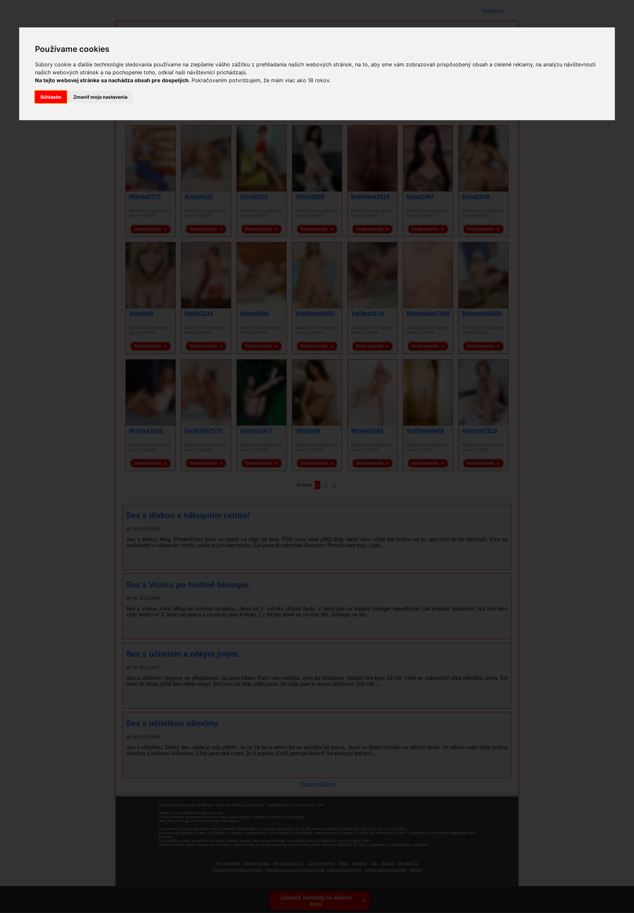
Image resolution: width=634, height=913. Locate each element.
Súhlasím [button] (50, 97)
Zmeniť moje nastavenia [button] (100, 97)
